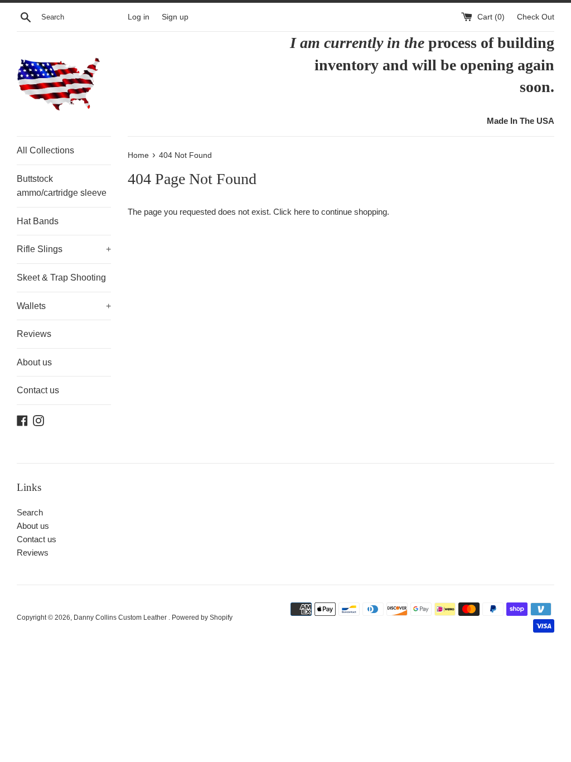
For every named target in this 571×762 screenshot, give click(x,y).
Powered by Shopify (202, 617)
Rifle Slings (64, 249)
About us (34, 362)
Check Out (535, 17)
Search (30, 512)
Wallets (64, 306)
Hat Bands (38, 221)
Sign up (175, 17)
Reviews (34, 334)
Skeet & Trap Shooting (61, 277)
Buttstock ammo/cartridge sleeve (62, 186)
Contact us (38, 390)
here (302, 211)
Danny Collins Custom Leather (121, 617)
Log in (138, 17)
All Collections (45, 150)
